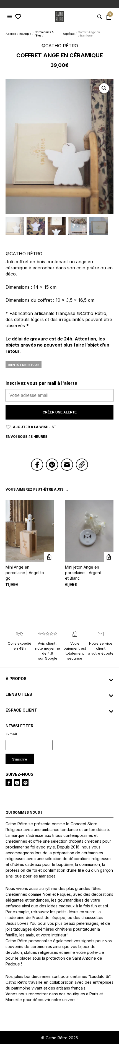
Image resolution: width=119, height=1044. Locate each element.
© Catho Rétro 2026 (59, 1037)
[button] (10, 16)
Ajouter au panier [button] (49, 557)
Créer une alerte (60, 412)
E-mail (11, 734)
